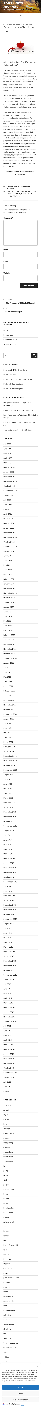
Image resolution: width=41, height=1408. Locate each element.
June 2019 (7, 840)
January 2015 (8, 1012)
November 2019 (9, 817)
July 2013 (7, 1082)
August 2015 (8, 980)
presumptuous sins (11, 1278)
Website (6, 273)
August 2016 (8, 924)
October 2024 (9, 542)
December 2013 (9, 1059)
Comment (8, 218)
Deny (20, 1394)
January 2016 (8, 956)
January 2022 (8, 696)
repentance (8, 1296)
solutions (7, 1338)
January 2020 (8, 807)
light (5, 1240)
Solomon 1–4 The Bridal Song (15, 370)
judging (6, 1231)
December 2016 (9, 905)
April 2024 (7, 570)
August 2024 (8, 551)
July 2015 (7, 984)
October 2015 (8, 970)
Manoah (6, 1254)
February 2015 (9, 1008)
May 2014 (7, 1035)
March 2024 (8, 575)
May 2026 (7, 453)
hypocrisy (7, 1217)
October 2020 (9, 765)
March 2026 (8, 463)
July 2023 (7, 612)
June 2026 (7, 449)
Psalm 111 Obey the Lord (13, 384)
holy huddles (8, 1208)
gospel (6, 1185)
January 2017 (8, 900)
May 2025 (7, 509)
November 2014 (9, 1017)
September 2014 (10, 1021)
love (5, 1250)
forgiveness (8, 1161)
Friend (6, 1166)
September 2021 (10, 714)
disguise (6, 1147)
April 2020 (7, 793)
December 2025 (10, 477)
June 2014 (7, 1031)
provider (6, 1287)
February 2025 (9, 523)
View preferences (20, 1400)
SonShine (27, 24)
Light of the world (10, 1245)
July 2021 (7, 723)
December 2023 (10, 589)
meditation (26, 194)
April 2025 (7, 514)
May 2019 (7, 845)
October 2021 (8, 710)
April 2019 (7, 849)
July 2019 (7, 835)
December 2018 (9, 868)
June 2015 (7, 989)
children (6, 1129)
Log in (5, 330)
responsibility (8, 1301)
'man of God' (8, 1105)
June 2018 (7, 891)
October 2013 (8, 1068)
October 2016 (8, 914)
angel (5, 1115)
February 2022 (9, 691)
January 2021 (8, 751)
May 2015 (7, 994)
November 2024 (10, 537)
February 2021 (9, 747)
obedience (7, 1268)
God (5, 1180)
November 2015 (9, 966)
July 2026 (7, 444)
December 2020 (10, 756)
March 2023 (8, 630)
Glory (5, 1175)
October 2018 (8, 877)
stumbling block (9, 1348)
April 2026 (7, 458)
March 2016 (8, 947)
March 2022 (8, 686)
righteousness (9, 1310)
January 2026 (8, 472)
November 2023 (10, 593)
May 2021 (7, 733)
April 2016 (7, 942)
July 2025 (7, 500)
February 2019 (9, 858)
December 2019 (9, 812)
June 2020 (7, 784)
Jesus (16, 186)
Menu (22, 16)
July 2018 (7, 886)
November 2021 (9, 705)
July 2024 (7, 556)
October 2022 (9, 654)
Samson (6, 1320)
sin (4, 1334)
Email (6, 261)
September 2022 (10, 658)
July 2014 (7, 1026)
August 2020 (8, 775)
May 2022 (7, 677)
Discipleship (8, 1143)
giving (5, 1171)
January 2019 (8, 863)
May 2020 (7, 789)
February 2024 (9, 579)
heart (5, 1194)
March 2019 (8, 854)
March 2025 (8, 519)
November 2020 (10, 761)
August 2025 (8, 495)
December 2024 (10, 533)
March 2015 (8, 1003)
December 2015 (9, 961)
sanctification (8, 1324)
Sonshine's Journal (13, 5)
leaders (6, 1236)
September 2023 (10, 602)
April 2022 (7, 682)
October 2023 (9, 598)
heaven (6, 1199)
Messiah (6, 1264)
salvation (7, 1315)
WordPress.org (9, 344)
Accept (20, 1387)
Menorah (7, 1259)
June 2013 (7, 1087)
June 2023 (7, 616)
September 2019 (10, 826)
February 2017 (9, 896)
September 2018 (10, 882)
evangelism (8, 1152)
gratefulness (8, 1189)
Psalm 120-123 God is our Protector (17, 379)
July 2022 (7, 668)
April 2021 (7, 737)
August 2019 (8, 831)
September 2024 (10, 547)
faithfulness (8, 1157)
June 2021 (7, 728)
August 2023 (8, 607)
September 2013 (10, 1073)
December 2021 (9, 700)
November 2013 (9, 1063)
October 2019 (8, 821)
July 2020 (7, 779)
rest (5, 1306)
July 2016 (7, 928)
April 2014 (7, 1040)
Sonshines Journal (10, 1343)
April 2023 (7, 626)
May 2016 (7, 938)
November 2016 (9, 910)
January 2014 (8, 1054)
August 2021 (8, 719)
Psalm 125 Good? (10, 375)
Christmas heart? (15, 192)
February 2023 (9, 635)
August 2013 (8, 1077)
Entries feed (8, 335)
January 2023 (8, 640)
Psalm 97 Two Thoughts (13, 389)
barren (6, 1119)
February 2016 (9, 952)
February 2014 (9, 1049)
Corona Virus (8, 1133)
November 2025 (10, 481)
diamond (6, 1138)
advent (10, 186)
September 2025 (10, 491)
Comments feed (10, 340)
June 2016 (7, 933)
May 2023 (7, 621)
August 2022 (8, 663)
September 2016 (10, 919)
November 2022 (10, 649)
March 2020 (8, 798)
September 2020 (10, 770)
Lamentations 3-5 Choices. (21, 430)
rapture (6, 1292)
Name (6, 250)
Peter (9, 196)
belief (5, 1124)
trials (5, 1362)
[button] (37, 1366)
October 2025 (9, 486)
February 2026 (9, 467)
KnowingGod (8, 410)
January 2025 (8, 528)
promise (6, 1282)
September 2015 (10, 975)
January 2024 (8, 584)
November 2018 (9, 872)
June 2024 (7, 561)
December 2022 (10, 644)
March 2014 (8, 1045)
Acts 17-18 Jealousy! (25, 410)
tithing (6, 1357)
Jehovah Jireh (8, 1222)
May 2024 (7, 565)
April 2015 (7, 998)
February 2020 (9, 803)
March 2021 (8, 742)
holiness (6, 1203)
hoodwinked (8, 1213)
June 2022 (7, 672)
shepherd (7, 1329)
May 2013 (7, 1091)
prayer (16, 196)
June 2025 (7, 505)
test (5, 1352)
